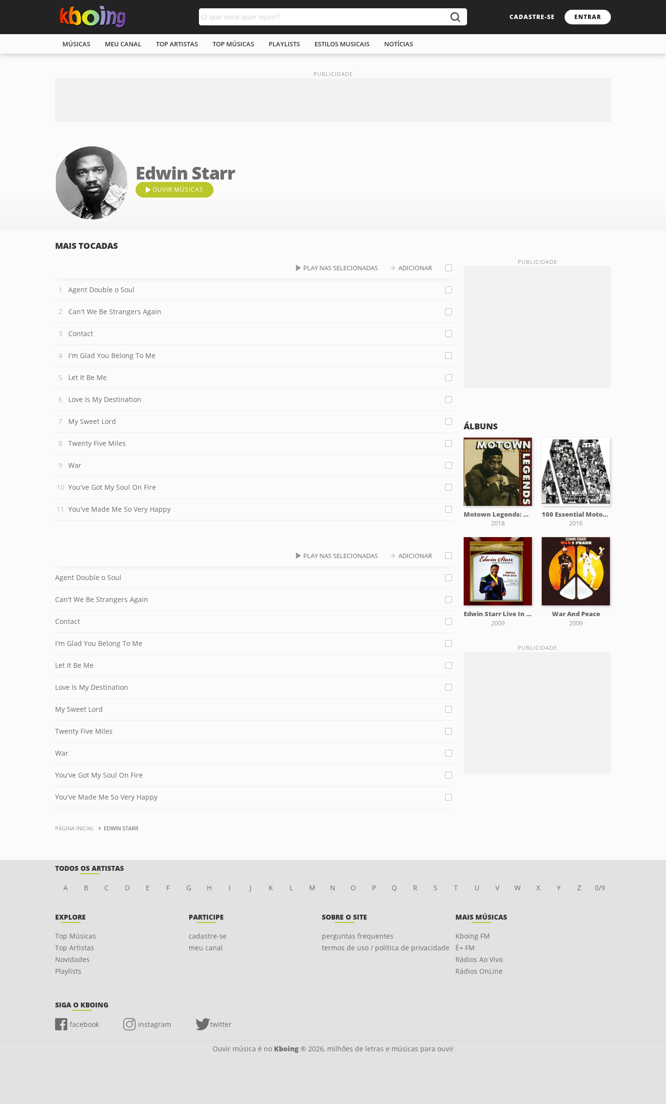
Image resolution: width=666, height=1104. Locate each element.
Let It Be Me (87, 377)
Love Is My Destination (104, 399)
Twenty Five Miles (97, 443)
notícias (398, 44)
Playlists (68, 971)
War (74, 465)
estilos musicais (342, 44)
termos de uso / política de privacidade (386, 947)
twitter (221, 1024)
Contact (80, 333)
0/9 (600, 887)
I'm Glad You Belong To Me (112, 355)
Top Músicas (75, 936)
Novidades (72, 959)
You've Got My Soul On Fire (112, 487)
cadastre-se (532, 17)
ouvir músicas (178, 189)
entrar (587, 17)
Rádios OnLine (479, 971)
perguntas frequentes (357, 936)
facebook (84, 1024)
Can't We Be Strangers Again (114, 311)
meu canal (123, 44)
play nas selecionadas (340, 267)
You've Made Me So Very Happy (119, 509)
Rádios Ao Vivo (479, 959)
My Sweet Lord (92, 421)
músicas (76, 44)
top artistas (177, 44)
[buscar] (455, 16)
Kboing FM (472, 936)
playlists (284, 44)
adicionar (415, 267)
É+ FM (465, 947)
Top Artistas (74, 947)
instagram (154, 1024)
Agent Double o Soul (101, 289)
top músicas (233, 44)
